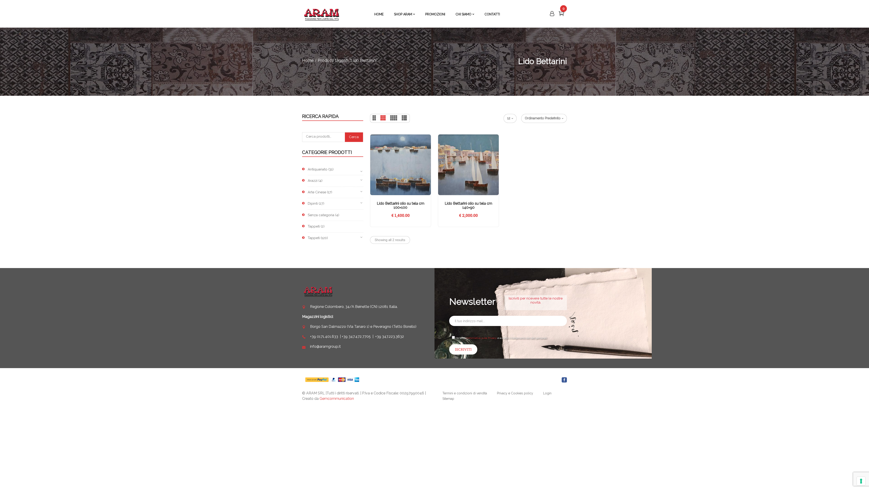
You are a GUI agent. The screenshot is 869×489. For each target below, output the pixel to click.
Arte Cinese (317, 192)
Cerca (354, 137)
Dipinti (313, 203)
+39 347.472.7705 (356, 336)
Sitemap (448, 398)
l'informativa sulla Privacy (481, 338)
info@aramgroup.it (325, 346)
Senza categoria (321, 215)
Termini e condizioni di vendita (464, 393)
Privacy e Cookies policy (515, 393)
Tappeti (314, 226)
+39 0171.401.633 (324, 336)
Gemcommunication (337, 398)
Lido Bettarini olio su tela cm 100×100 (400, 205)
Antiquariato (317, 169)
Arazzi (313, 181)
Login (547, 393)
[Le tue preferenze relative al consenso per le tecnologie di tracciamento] (861, 481)
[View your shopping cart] (561, 14)
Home (308, 60)
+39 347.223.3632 (389, 336)
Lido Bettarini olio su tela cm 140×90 (468, 205)
